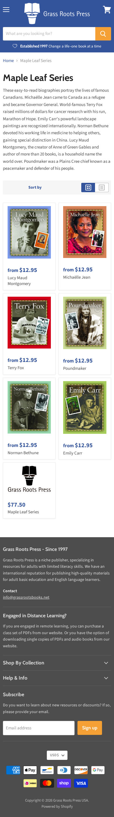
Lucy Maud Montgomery (19, 281)
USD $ (54, 755)
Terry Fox (16, 368)
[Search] (103, 33)
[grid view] (88, 187)
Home (8, 60)
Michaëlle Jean (76, 277)
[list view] (102, 187)
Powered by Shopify (57, 806)
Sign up (89, 728)
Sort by (35, 187)
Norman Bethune (23, 453)
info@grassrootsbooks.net (26, 597)
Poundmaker (74, 368)
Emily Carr (72, 453)
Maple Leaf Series (23, 512)
